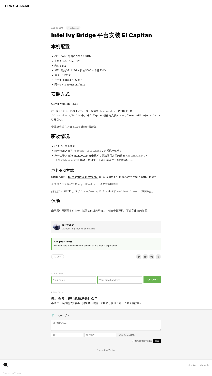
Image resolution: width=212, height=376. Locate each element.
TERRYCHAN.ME (16, 6)
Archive (192, 365)
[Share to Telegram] (158, 256)
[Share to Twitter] (138, 256)
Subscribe (152, 279)
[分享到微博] (145, 256)
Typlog (17, 373)
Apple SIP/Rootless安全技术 (82, 155)
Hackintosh (74, 28)
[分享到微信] (151, 256)
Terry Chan (68, 224)
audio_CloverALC (87, 176)
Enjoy (58, 257)
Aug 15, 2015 (57, 28)
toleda (72, 176)
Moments (204, 365)
